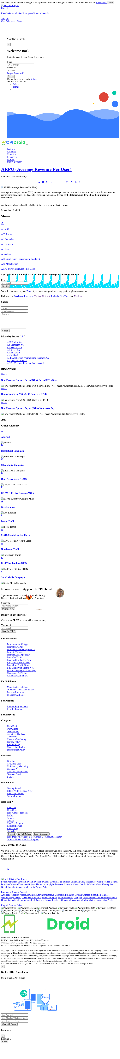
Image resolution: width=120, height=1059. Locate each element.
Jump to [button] (4, 18)
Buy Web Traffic (15, 657)
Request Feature (14, 826)
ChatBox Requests (15, 823)
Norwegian (101, 900)
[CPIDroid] (13, 144)
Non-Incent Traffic (10, 549)
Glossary (13, 769)
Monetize (11, 154)
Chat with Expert (9, 1024)
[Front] (45, 932)
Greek (86, 897)
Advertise (11, 151)
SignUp (5, 286)
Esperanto (23, 884)
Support (10, 818)
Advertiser (6, 254)
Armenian (31, 895)
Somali (19, 887)
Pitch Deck (12, 726)
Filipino (53, 897)
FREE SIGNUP (14, 162)
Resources (12, 157)
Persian (110, 900)
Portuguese (28, 13)
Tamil (25, 887)
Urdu (82, 881)
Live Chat (11, 807)
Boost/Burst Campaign (12, 451)
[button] (10, 5)
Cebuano (13, 884)
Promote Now (8, 609)
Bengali (114, 881)
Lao (81, 884)
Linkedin (55, 296)
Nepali (4, 887)
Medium (78, 296)
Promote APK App (18, 654)
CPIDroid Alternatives (17, 771)
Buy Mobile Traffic (18, 662)
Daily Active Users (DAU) (14, 479)
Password (11, 67)
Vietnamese (91, 881)
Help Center (12, 810)
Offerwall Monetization (20, 689)
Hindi (114, 897)
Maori (92, 884)
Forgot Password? (15, 73)
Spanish (45, 13)
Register (5, 280)
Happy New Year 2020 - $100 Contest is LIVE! (24, 394)
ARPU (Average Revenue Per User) (36, 169)
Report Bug (12, 828)
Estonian (46, 897)
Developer (12, 761)
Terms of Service (15, 774)
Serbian (21, 881)
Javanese (59, 884)
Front (28, 291)
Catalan (78, 895)
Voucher (15, 793)
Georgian (78, 897)
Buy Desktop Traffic (19, 660)
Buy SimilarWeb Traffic (20, 668)
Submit (5, 331)
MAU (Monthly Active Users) (15, 535)
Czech (25, 897)
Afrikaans (5, 895)
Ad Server (6, 249)
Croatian (17, 897)
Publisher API (15, 695)
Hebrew (107, 897)
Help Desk (20, 837)
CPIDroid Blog (14, 763)
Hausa (39, 884)
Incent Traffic (8, 521)
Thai (60, 881)
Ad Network (7, 244)
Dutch (38, 897)
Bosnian (5, 884)
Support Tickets (14, 839)
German (12, 13)
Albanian (15, 895)
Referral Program (17, 706)
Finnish (61, 897)
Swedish (54, 881)
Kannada (68, 884)
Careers (16, 739)
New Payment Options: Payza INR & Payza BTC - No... (29, 380)
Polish (4, 881)
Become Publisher (15, 692)
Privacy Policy (13, 742)
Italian (19, 13)
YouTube (64, 296)
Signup (34, 79)
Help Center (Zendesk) (17, 812)
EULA (10, 777)
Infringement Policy (16, 749)
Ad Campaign (7, 239)
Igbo (52, 884)
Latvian (55, 900)
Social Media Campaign (13, 577)
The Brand (12, 736)
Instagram (28, 296)
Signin (10, 76)
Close (110, 3)
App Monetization (9, 264)
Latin (86, 884)
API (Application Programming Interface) (20, 259)
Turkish (66, 881)
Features (11, 149)
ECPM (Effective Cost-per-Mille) (17, 493)
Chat (3, 21)
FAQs (10, 815)
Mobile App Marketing (17, 766)
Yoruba (38, 887)
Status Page (12, 831)
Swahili (45, 881)
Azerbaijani (41, 895)
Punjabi (11, 887)
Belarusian (60, 895)
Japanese (40, 900)
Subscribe (5, 603)
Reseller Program (15, 709)
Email (9, 62)
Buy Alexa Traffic (18, 665)
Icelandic (16, 900)
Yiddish (106, 881)
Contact (10, 820)
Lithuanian (65, 900)
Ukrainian (75, 881)
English (4, 8)
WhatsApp (11, 21)
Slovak (28, 881)
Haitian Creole (96, 897)
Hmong (46, 884)
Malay (85, 900)
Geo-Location (8, 507)
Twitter (37, 296)
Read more (101, 2)
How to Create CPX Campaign (21, 670)
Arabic (23, 895)
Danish (31, 897)
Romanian (12, 881)
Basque (50, 895)
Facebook (18, 296)
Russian (37, 13)
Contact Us (48, 837)
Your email (6, 625)
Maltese (92, 900)
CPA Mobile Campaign (12, 465)
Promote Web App (15, 652)
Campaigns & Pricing (17, 673)
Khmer (76, 884)
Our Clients (12, 729)
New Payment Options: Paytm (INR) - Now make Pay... (28, 408)
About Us (16, 734)
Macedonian (76, 900)
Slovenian (36, 881)
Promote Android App (17, 644)
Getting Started (14, 788)
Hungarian (6, 900)
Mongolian (108, 884)
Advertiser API (17, 675)
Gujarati (32, 884)
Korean (48, 900)
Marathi (99, 884)
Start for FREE (8, 631)
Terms (16, 87)
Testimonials (13, 731)
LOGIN (10, 159)
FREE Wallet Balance (19, 791)
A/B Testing (6, 234)
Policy (16, 84)
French (4, 13)
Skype (20, 21)
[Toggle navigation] (27, 144)
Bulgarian (69, 895)
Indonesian (25, 900)
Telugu (31, 887)
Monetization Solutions (17, 687)
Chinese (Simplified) (91, 895)
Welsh (100, 881)
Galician (69, 897)
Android (5, 229)
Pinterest (46, 296)
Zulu (45, 887)
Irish (33, 900)
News (4, 374)
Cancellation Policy (16, 747)
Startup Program (14, 796)
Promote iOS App (15, 647)
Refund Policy (13, 744)
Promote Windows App (21, 649)
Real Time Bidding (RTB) (14, 563)
